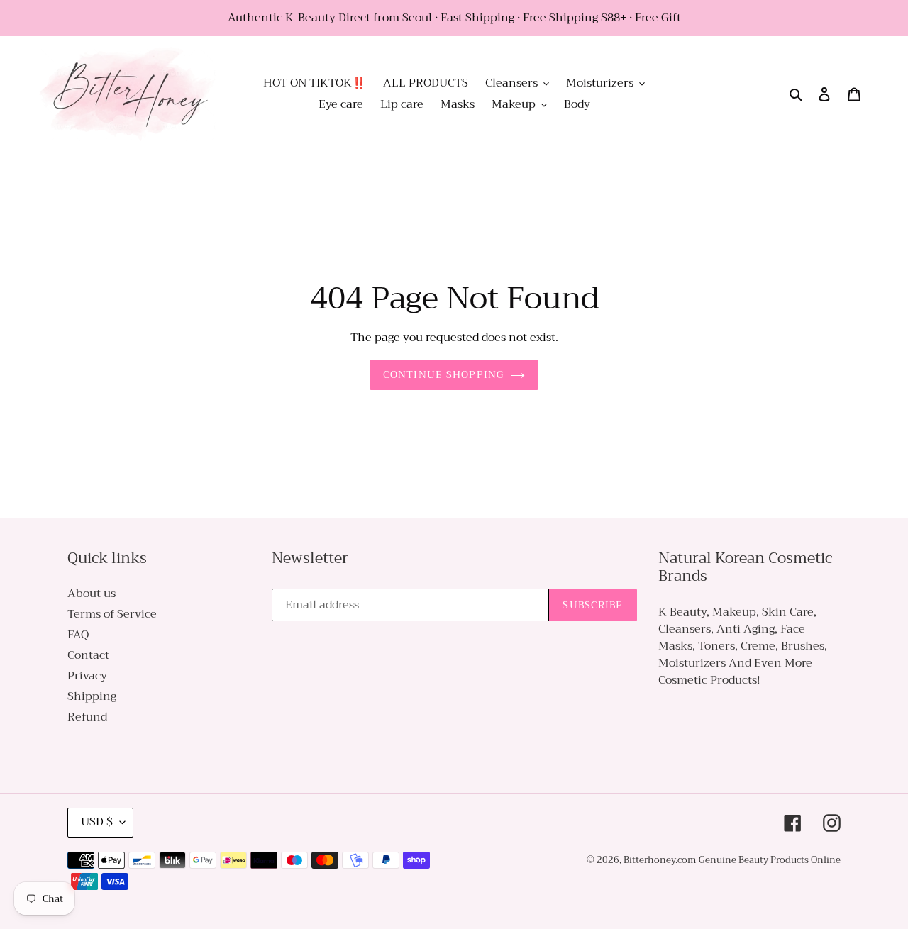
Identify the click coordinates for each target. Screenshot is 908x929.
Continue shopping (443, 374)
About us (91, 593)
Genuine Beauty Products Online (770, 860)
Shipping (91, 696)
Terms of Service (112, 614)
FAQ (78, 635)
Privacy (87, 676)
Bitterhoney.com (660, 860)
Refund (87, 717)
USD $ (97, 822)
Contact (88, 655)
